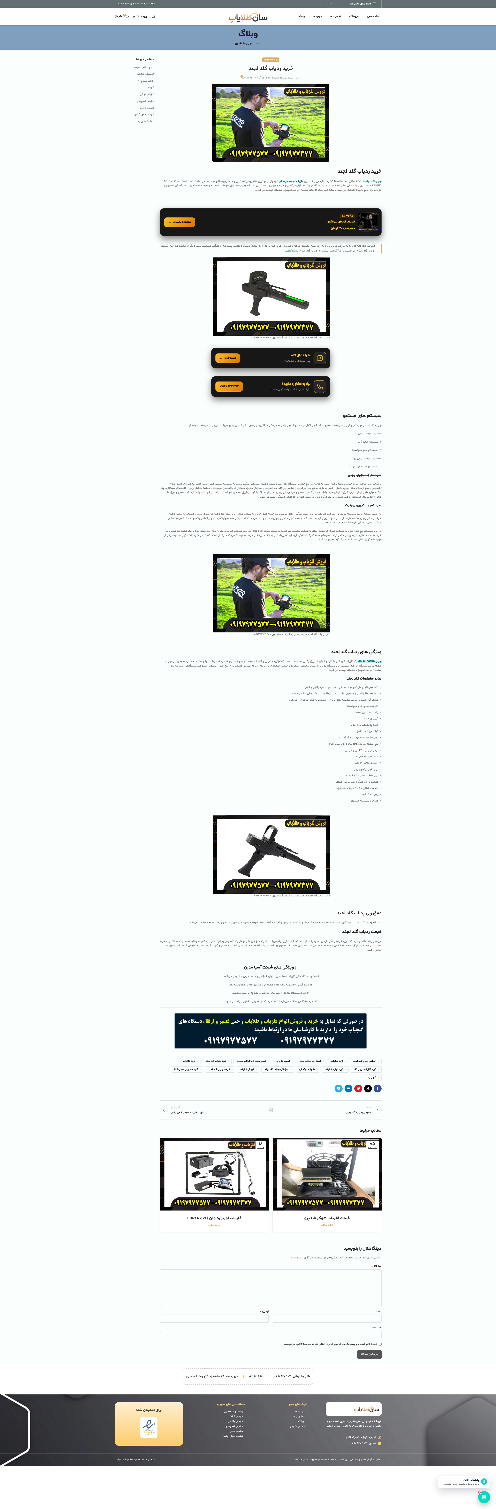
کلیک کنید (292, 251)
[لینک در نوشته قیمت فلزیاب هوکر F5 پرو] (327, 1174)
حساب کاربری (297, 1426)
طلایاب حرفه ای (307, 1069)
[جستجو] (153, 16)
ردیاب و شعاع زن (233, 1412)
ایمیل (264, 1311)
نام (378, 1311)
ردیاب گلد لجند (373, 181)
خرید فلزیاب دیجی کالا (365, 1069)
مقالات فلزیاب (146, 122)
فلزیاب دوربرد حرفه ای (291, 181)
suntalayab (272, 78)
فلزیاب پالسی (235, 1421)
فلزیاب (150, 88)
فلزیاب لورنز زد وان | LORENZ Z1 (214, 1218)
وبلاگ (301, 1421)
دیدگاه (376, 1266)
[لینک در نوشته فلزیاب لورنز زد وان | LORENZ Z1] (214, 1174)
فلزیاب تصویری (145, 101)
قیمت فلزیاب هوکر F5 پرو (327, 1218)
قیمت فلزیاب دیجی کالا (186, 1069)
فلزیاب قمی (236, 1431)
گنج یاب (372, 1078)
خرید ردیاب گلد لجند (216, 1061)
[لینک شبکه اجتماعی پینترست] (358, 1088)
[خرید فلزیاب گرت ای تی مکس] (270, 222)
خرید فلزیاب (189, 1061)
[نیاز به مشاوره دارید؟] (270, 386)
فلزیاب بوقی (147, 95)
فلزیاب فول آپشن (144, 115)
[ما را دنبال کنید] (270, 358)
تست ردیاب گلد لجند (310, 1061)
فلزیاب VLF (236, 1417)
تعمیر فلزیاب (283, 1061)
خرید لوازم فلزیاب (334, 1069)
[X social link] (368, 1088)
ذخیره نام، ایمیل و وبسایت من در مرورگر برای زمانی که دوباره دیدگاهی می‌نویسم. (330, 1344)
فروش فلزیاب (247, 1069)
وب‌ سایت (376, 1328)
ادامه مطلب (327, 1225)
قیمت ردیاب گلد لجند (219, 1069)
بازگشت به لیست (271, 1110)
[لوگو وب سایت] (248, 16)
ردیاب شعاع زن (243, 43)
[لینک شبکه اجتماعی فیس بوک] (378, 1088)
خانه (258, 43)
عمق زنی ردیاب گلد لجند (276, 1069)
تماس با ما (299, 1417)
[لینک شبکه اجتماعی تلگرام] (339, 1088)
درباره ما (300, 1412)
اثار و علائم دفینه (144, 68)
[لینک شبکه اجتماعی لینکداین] (348, 1088)
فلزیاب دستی (146, 108)
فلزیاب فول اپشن (233, 1436)
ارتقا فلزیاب (337, 1061)
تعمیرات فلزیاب (145, 74)
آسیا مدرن (253, 967)
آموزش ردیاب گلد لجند (365, 1061)
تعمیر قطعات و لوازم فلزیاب (251, 1061)
